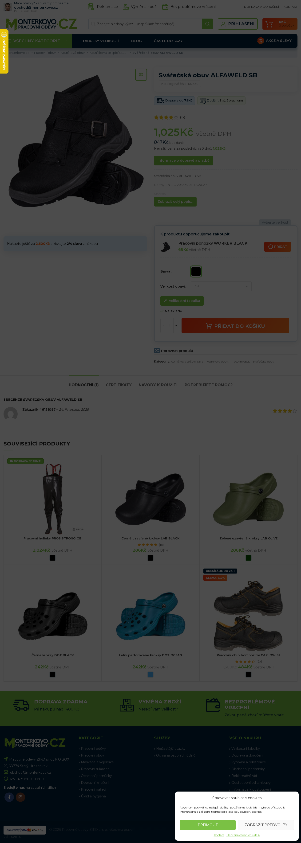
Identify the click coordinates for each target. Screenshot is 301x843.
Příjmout (208, 825)
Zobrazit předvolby (266, 825)
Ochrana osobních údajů (243, 835)
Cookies (219, 835)
